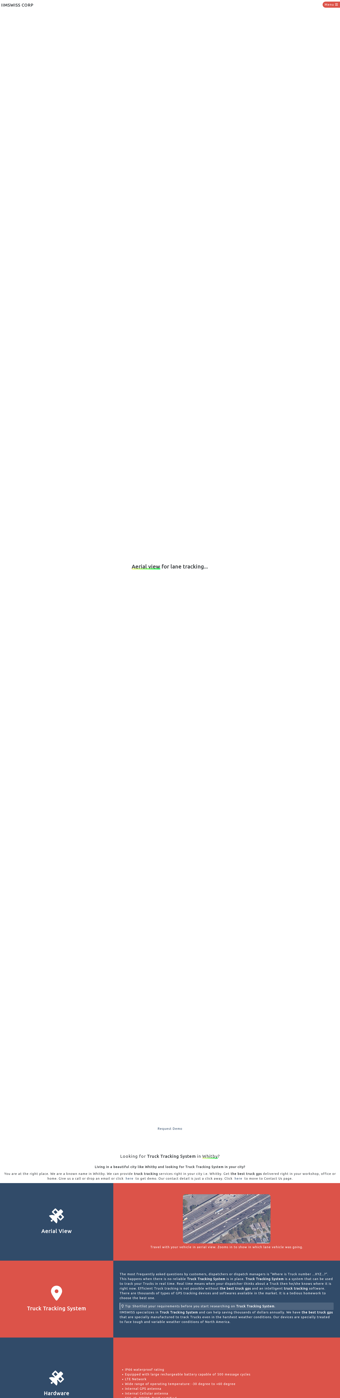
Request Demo (170, 1128)
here (129, 1178)
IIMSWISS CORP (17, 5)
